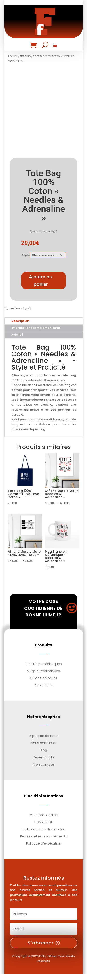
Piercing (25, 56)
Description (20, 321)
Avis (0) (17, 335)
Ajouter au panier (40, 280)
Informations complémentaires (35, 328)
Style (25, 255)
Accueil (12, 56)
